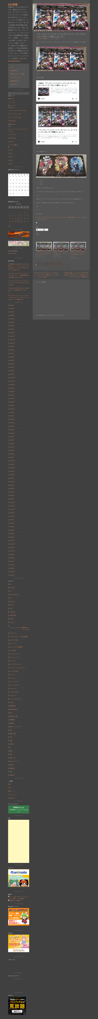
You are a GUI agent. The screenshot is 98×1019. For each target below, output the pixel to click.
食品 (11, 771)
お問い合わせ (14, 84)
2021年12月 (12, 502)
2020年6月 (11, 564)
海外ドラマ (13, 757)
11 (12, 215)
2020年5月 (11, 568)
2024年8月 (11, 391)
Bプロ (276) (10, 141)
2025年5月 (11, 360)
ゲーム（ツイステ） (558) (14, 117)
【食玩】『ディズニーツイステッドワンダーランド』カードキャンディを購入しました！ (60, 253)
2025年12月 (12, 336)
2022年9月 (11, 471)
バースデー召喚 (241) (13, 145)
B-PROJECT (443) (12, 120)
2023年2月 (11, 454)
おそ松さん (13, 611)
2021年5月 (11, 526)
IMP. (11, 598)
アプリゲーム (13, 633)
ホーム (12, 67)
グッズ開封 (13, 650)
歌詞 (11, 751)
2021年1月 (11, 540)
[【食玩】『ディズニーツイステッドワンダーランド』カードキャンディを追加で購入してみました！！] (78, 246)
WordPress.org (11, 798)
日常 (11, 737)
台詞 (11, 712)
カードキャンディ (41, 265)
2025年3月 (11, 367)
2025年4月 (11, 363)
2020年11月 (12, 547)
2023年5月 (11, 443)
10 (9, 215)
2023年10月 (12, 426)
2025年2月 (11, 370)
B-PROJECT (12, 587)
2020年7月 (11, 561)
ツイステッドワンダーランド (17, 667)
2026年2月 (11, 329)
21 (21, 218)
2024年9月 (11, 388)
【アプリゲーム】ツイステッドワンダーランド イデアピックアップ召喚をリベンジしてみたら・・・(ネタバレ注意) (46, 274)
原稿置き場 (13, 706)
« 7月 (9, 226)
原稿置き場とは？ (15, 81)
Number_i (12, 601)
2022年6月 (11, 481)
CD (10, 591)
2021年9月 (11, 512)
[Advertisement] (18, 841)
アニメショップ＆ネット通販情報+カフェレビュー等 (19, 628)
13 (18, 215)
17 (9, 218)
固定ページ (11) (12, 105)
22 (24, 218)
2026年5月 (11, 318)
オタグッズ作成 (14, 640)
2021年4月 (11, 530)
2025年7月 (11, 353)
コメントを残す (54, 38)
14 (21, 215)
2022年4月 (11, 488)
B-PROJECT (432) (12, 138)
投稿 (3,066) (11, 98)
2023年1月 (11, 457)
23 (27, 218)
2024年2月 (11, 412)
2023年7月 (11, 436)
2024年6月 (11, 398)
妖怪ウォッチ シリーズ (16, 726)
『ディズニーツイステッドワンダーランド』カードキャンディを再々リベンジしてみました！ (43, 253)
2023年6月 (11, 440)
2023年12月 (12, 419)
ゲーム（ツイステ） (15, 657)
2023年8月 (11, 433)
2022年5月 (11, 485)
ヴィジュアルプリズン (15, 699)
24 (9, 221)
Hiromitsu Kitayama (14, 594)
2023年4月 (11, 447)
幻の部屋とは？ (15, 70)
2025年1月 (11, 374)
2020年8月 (11, 557)
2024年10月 (12, 384)
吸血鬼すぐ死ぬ (14, 716)
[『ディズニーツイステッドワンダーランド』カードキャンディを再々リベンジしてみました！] (44, 246)
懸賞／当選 (13, 733)
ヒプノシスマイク (14, 681)
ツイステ (48, 265)
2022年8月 (11, 474)
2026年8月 (11, 308)
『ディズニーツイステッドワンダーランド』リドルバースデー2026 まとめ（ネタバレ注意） (18, 282)
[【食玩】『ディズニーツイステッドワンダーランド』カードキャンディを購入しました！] (61, 246)
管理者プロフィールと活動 (17, 74)
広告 (11, 730)
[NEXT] (27, 172)
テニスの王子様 (14, 671)
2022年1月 (11, 499)
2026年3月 (11, 325)
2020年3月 (11, 575)
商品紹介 (12, 723)
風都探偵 (12, 768)
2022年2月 (11, 495)
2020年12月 (12, 544)
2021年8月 (11, 516)
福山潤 (11, 764)
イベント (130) (11, 102)
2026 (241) (10, 149)
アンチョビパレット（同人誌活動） (19, 636)
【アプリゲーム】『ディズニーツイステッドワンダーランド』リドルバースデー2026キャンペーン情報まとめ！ (18, 297)
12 (15, 215)
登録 (9, 784)
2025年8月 (11, 350)
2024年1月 (11, 415)
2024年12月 (12, 377)
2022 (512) (10, 163)
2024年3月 (11, 409)
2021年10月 (12, 509)
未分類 (11, 744)
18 (12, 218)
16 (27, 215)
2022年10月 (12, 467)
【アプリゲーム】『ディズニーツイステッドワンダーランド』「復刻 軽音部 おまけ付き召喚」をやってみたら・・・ (18, 275)
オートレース (13, 643)
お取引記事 (13, 615)
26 (15, 221)
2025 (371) (10, 153)
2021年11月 (11, 506)
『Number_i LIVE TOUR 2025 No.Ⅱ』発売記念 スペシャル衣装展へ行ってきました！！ (18, 290)
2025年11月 (12, 339)
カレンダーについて (16, 77)
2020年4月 (11, 571)
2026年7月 (11, 311)
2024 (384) (10, 156)
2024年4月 (11, 405)
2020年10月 (12, 551)
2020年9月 (11, 554)
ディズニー (13, 674)
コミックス (13, 660)
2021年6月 (11, 523)
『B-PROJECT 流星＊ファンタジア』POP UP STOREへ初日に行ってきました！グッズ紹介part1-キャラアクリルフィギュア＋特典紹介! (75, 274)
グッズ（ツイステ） (15, 654)
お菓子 (11, 618)
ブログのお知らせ (14, 692)
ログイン (10, 787)
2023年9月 (11, 429)
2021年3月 (11, 533)
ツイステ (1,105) (12, 134)
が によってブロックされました (18, 809)
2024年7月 (11, 395)
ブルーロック (13, 688)
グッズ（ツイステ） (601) (14, 114)
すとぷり (12, 622)
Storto (48, 315)
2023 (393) (10, 160)
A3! (10, 584)
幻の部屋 (12, 4)
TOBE (11, 608)
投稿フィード (11, 791)
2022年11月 (12, 464)
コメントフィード (12, 794)
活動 (11, 754)
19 (15, 218)
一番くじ (12, 702)
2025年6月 (11, 357)
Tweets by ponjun (12, 253)
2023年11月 (11, 422)
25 (12, 221)
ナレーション (13, 678)
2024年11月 (12, 381)
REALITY (12, 605)
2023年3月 (11, 450)
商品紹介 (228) (11, 124)
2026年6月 (11, 315)
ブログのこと (13, 695)
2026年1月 (11, 332)
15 (24, 215)
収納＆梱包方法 (14, 709)
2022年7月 (11, 478)
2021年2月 (11, 537)
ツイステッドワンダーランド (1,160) (17, 110)
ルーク (47, 38)
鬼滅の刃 (12, 775)
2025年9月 (11, 346)
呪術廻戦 (12, 719)
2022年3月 (11, 492)
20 (18, 218)
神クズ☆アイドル (14, 761)
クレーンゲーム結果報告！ (17, 647)
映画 (11, 740)
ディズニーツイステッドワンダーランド (60, 265)
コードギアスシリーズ (15, 664)
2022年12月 (12, 460)
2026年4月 (11, 322)
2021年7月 (11, 519)
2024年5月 (11, 402)
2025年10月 (12, 343)
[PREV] (9, 172)
